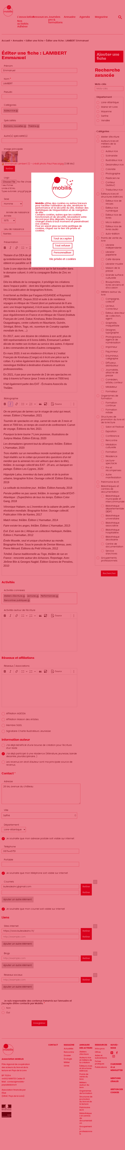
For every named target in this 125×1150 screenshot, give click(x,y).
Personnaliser (62, 252)
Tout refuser (62, 245)
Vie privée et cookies (62, 259)
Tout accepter (62, 238)
